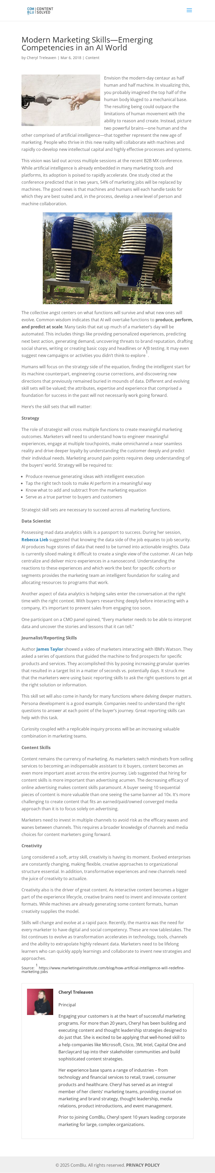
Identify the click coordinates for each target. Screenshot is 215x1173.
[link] (39, 9)
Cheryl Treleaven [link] (41, 57)
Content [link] (92, 57)
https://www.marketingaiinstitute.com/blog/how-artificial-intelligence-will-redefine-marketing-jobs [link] (103, 969)
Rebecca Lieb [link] (35, 540)
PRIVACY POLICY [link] (143, 1165)
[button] (189, 13)
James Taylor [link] (49, 649)
